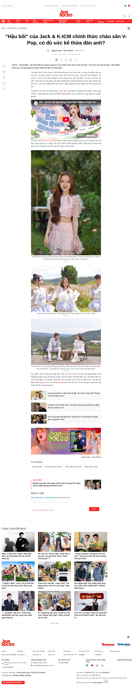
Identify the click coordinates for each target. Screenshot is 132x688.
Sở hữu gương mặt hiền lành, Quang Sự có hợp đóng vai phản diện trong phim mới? (73, 418)
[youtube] (129, 5)
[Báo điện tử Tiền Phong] (107, 645)
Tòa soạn (5, 660)
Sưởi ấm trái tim (84, 651)
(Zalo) (45, 663)
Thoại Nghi (63, 91)
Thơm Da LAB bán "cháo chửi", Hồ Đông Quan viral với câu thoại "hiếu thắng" (54, 585)
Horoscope (120, 21)
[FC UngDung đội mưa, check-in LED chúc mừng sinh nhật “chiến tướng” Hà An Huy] (54, 601)
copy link (66, 60)
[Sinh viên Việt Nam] (124, 645)
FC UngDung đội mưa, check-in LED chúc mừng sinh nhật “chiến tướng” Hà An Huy (54, 615)
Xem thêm (128, 21)
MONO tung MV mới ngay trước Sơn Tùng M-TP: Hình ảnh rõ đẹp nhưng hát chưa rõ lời (56, 484)
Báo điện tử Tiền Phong (66, 13)
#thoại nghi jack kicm (53, 467)
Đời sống (9, 21)
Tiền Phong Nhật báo (69, 6)
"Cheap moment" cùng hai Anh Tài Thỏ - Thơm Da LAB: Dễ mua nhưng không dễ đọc (90, 556)
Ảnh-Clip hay (90, 21)
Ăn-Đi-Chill (79, 21)
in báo (71, 60)
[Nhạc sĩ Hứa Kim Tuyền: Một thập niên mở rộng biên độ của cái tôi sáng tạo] (18, 542)
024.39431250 (8, 667)
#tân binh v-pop (91, 467)
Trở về (4, 89)
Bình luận (4, 83)
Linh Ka (47, 382)
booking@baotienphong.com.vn (43, 665)
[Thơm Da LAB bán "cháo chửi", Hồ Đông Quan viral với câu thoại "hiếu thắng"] (54, 571)
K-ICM (73, 374)
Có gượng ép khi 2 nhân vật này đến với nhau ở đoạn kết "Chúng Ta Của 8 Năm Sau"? (74, 394)
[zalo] (104, 665)
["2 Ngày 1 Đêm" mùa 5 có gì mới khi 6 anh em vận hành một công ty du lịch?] (18, 571)
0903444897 (65, 663)
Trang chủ (3, 21)
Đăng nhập (35, 497)
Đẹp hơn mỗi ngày (47, 21)
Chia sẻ (4, 72)
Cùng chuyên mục (14, 528)
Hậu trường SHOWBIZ (63, 21)
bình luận (75, 60)
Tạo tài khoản (49, 497)
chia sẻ (56, 60)
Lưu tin (4, 78)
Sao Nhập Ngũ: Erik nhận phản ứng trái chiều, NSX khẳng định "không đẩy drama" (90, 585)
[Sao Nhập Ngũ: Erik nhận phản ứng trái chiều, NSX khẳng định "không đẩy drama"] (90, 571)
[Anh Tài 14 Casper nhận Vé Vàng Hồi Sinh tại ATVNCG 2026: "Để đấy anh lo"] (90, 601)
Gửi (94, 509)
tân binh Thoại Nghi (48, 141)
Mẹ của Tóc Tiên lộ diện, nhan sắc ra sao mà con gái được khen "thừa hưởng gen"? (54, 556)
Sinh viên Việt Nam (88, 6)
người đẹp (60, 382)
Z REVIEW (101, 21)
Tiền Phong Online (51, 6)
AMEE (37, 382)
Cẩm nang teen (115, 651)
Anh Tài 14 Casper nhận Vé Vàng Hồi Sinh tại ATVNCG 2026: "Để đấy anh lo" (90, 615)
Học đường (35, 21)
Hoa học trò (8, 643)
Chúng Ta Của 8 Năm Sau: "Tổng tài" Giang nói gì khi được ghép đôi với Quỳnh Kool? (73, 406)
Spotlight (110, 21)
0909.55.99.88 (38, 663)
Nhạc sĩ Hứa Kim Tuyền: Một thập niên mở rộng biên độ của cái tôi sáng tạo (16, 556)
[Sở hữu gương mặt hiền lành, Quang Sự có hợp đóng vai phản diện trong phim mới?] (38, 419)
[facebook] (125, 5)
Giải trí (27, 21)
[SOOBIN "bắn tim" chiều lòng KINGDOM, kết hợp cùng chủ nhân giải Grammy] (18, 601)
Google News (128, 28)
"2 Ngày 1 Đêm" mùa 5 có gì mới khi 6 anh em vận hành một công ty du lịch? (18, 585)
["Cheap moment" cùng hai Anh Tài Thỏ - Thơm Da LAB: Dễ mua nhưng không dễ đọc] (90, 542)
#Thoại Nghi (37, 467)
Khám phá (18, 21)
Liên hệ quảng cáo (38, 660)
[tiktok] (98, 665)
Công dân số (37, 654)
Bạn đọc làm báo (14, 682)
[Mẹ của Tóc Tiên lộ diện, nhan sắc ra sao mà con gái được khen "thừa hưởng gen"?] (54, 542)
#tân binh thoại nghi (73, 467)
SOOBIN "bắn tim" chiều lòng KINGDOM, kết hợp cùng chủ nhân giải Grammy (17, 615)
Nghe (4, 66)
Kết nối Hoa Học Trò (70, 654)
